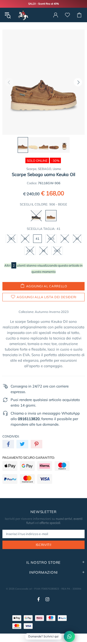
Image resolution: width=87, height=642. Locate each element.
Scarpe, (31, 169)
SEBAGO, (45, 169)
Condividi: (10, 436)
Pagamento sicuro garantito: (28, 457)
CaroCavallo (22, 15)
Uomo (57, 169)
